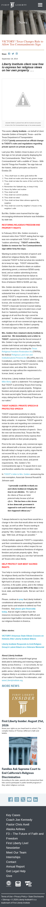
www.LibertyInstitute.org (12, 680)
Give (9, 876)
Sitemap (6, 900)
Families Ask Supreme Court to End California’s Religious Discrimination (21, 773)
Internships (13, 857)
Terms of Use (7, 897)
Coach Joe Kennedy (19, 819)
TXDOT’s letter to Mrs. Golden (17, 474)
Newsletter (13, 847)
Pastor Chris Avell (17, 824)
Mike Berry (6, 382)
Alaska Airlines (15, 829)
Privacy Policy (20, 897)
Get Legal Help (16, 871)
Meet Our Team (16, 852)
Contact (11, 861)
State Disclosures (36, 897)
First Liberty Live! (17, 843)
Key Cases (13, 815)
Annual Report (15, 866)
